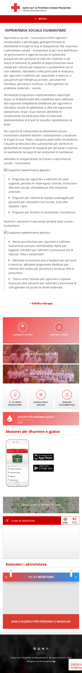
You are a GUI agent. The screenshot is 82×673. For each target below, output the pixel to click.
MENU (42, 18)
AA (54, 661)
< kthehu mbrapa (41, 303)
